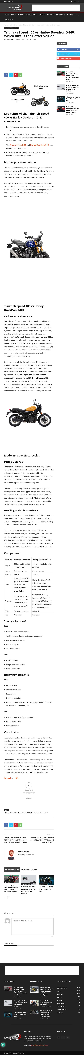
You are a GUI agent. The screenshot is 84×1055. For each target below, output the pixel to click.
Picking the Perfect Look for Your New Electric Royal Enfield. (73, 88)
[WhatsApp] (20, 75)
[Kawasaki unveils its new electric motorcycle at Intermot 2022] (34, 1012)
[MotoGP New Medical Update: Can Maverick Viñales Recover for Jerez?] (11, 879)
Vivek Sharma (10, 39)
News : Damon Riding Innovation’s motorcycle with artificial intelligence (46, 991)
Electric (49, 15)
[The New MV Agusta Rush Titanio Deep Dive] (46, 880)
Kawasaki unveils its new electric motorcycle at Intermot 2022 (46, 1013)
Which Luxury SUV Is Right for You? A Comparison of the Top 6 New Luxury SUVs (15, 840)
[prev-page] (5, 897)
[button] (77, 15)
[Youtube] (78, 1)
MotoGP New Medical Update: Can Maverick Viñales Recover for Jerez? (72, 75)
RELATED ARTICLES (12, 870)
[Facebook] (71, 1)
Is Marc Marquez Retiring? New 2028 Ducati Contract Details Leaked (72, 109)
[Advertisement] (56, 8)
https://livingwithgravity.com (26, 854)
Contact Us (9, 20)
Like (77, 49)
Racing (41, 15)
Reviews (20, 15)
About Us (69, 15)
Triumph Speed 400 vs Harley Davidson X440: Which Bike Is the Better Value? (26, 812)
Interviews (59, 15)
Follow (76, 54)
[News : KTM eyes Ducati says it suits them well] (34, 1003)
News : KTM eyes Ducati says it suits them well (46, 1002)
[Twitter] (75, 1)
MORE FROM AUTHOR (29, 870)
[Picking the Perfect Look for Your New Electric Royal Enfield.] (28, 880)
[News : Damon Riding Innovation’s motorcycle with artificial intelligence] (34, 989)
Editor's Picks (13, 25)
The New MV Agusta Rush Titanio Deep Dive (46, 889)
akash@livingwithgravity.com (40, 1045)
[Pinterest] (16, 75)
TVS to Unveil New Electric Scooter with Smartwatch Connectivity (42, 840)
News (12, 15)
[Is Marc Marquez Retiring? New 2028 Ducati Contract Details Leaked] (61, 109)
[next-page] (8, 897)
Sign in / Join (8, 1)
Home (7, 15)
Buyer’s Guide (30, 15)
